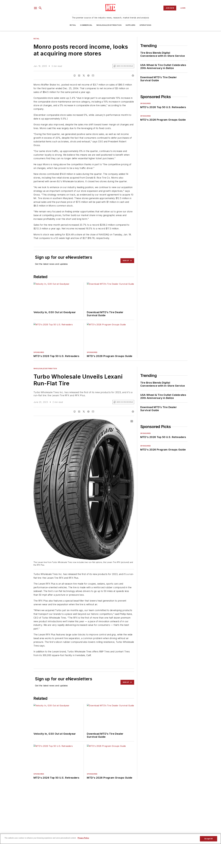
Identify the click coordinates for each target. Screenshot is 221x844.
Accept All (208, 839)
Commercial (86, 25)
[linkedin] (79, 75)
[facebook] (74, 75)
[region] (110, 839)
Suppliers (130, 25)
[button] (35, 8)
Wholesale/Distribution (108, 25)
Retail (73, 25)
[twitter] (83, 75)
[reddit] (88, 75)
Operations (145, 25)
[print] (133, 75)
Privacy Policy (83, 838)
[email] (93, 75)
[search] (40, 8)
